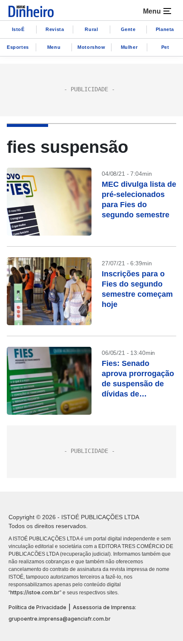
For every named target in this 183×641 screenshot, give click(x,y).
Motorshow (91, 47)
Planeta (165, 29)
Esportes (18, 47)
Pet (165, 47)
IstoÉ (18, 29)
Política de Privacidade (37, 607)
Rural (91, 29)
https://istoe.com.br (35, 592)
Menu (53, 47)
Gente (128, 29)
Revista (55, 29)
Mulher (129, 47)
